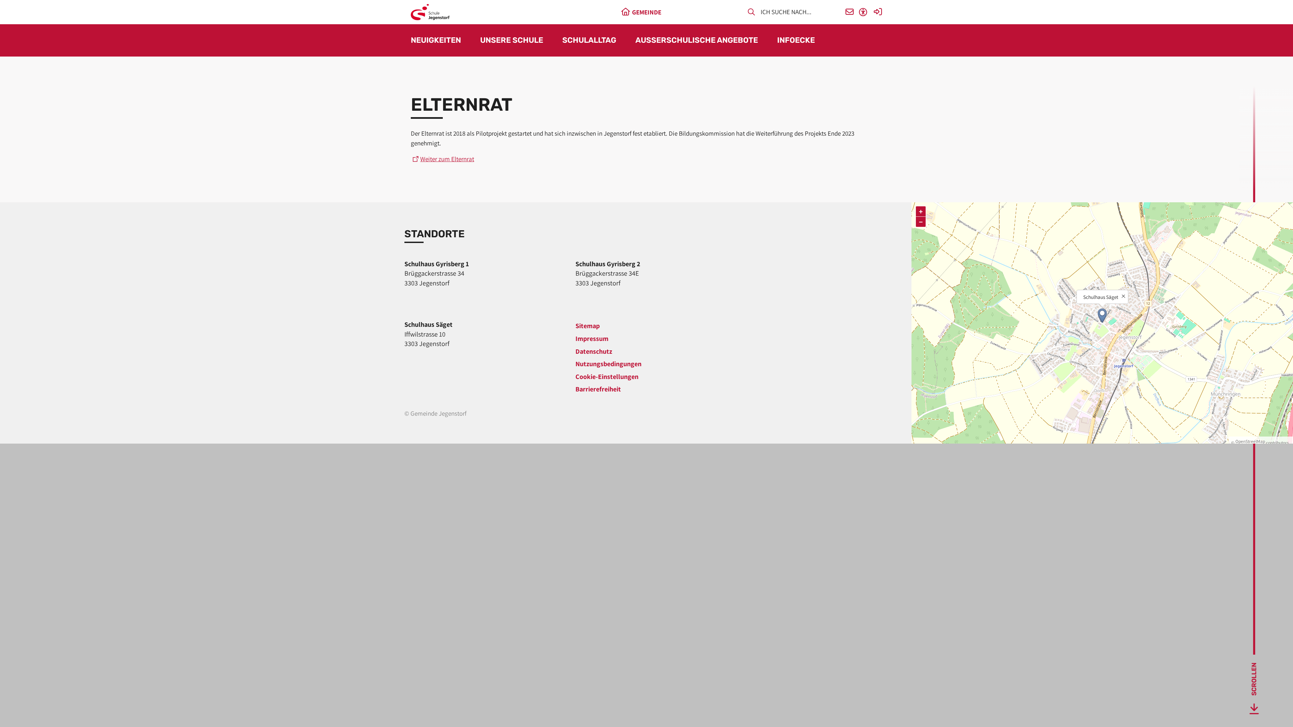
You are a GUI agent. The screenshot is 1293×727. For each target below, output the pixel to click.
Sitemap (587, 325)
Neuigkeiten (436, 40)
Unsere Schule (511, 40)
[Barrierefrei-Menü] (863, 12)
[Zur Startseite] (430, 12)
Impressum (591, 338)
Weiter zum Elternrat (447, 159)
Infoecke (796, 40)
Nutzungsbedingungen (608, 363)
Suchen (751, 13)
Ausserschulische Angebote (696, 40)
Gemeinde (646, 12)
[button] (850, 12)
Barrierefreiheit (598, 389)
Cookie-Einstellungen (606, 376)
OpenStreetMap (1250, 441)
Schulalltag (589, 40)
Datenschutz (593, 351)
